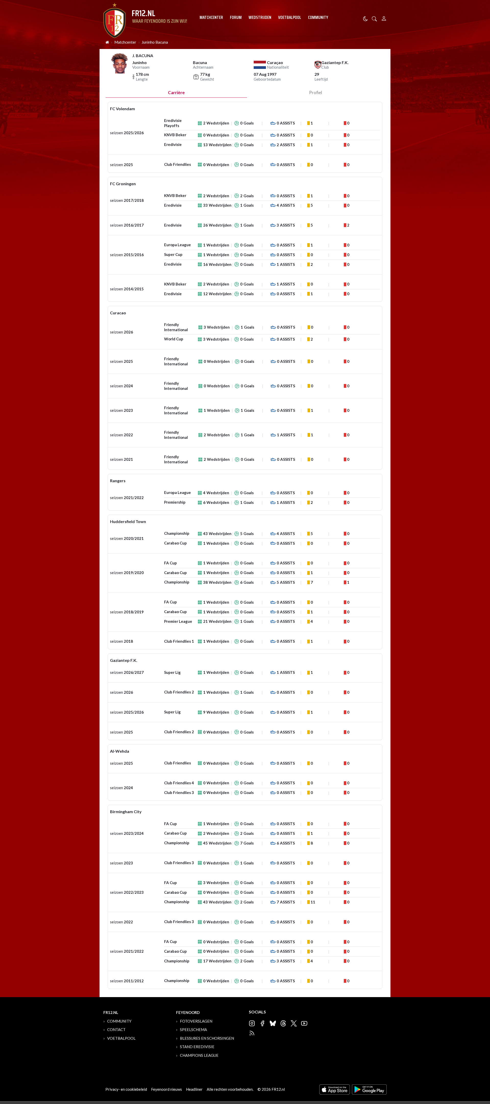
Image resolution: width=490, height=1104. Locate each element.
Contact (116, 1029)
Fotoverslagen (196, 1021)
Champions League (199, 1055)
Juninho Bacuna (155, 42)
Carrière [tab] (176, 92)
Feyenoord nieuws (166, 1089)
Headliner (194, 1089)
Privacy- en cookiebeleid (126, 1089)
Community (318, 17)
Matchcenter (211, 17)
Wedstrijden (260, 17)
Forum (236, 17)
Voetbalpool (289, 17)
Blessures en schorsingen (207, 1038)
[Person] (384, 17)
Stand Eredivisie (197, 1046)
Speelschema (193, 1029)
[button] (374, 18)
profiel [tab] (315, 92)
